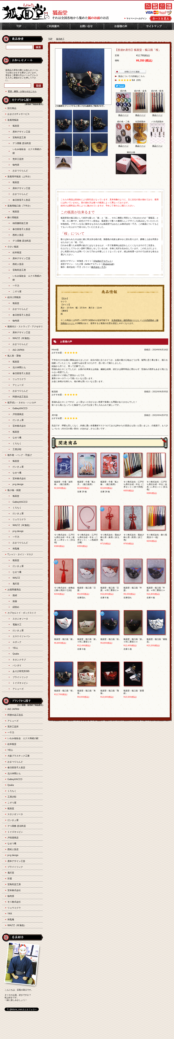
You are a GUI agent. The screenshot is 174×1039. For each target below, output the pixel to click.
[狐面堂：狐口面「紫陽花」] (156, 633)
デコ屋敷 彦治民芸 (22, 143)
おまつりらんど (20, 170)
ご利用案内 (53, 26)
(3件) (138, 80)
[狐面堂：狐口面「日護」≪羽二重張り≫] (110, 581)
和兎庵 (16, 548)
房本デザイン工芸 (21, 131)
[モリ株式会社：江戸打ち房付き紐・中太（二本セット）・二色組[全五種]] (86, 528)
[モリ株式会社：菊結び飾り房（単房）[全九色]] (110, 528)
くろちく (17, 443)
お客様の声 (121, 26)
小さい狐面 (13, 246)
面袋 (15, 601)
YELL (15, 648)
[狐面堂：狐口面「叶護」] (133, 581)
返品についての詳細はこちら (131, 76)
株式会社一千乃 (98, 267)
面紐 (15, 595)
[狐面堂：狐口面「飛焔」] (110, 684)
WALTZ (16, 578)
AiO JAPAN (18, 350)
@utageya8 (108, 264)
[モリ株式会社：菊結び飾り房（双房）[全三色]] (133, 528)
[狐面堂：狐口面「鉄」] (110, 633)
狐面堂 (16, 125)
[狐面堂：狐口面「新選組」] (133, 684)
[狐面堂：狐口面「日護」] (86, 581)
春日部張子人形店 (21, 200)
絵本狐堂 (17, 252)
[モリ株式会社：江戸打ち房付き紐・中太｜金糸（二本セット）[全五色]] (156, 475)
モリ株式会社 (14, 902)
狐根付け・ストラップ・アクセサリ (25, 326)
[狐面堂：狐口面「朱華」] (86, 684)
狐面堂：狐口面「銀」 (64, 639)
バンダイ (17, 665)
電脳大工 (17, 624)
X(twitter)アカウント (102, 261)
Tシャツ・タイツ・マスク (20, 554)
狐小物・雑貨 (14, 490)
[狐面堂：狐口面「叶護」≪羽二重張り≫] (156, 581)
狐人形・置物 (14, 355)
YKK (9, 913)
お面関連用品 (14, 589)
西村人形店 (18, 235)
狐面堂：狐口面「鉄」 (110, 639)
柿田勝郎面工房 (20, 223)
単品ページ (123, 115)
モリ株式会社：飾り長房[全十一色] (157, 536)
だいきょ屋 (18, 420)
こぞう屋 (17, 291)
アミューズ (18, 385)
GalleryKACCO (20, 408)
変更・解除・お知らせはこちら (22, 91)
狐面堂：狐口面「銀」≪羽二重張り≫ (87, 640)
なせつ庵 (17, 437)
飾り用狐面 (13, 217)
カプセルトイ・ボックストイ (21, 613)
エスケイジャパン (21, 636)
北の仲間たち (19, 367)
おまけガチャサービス (18, 114)
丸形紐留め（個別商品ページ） (125, 320)
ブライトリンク (20, 677)
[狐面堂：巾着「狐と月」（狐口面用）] (86, 475)
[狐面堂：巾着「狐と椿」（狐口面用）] (110, 475)
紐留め (16, 607)
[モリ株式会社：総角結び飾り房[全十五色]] (63, 581)
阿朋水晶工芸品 (20, 396)
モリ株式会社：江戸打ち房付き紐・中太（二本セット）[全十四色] (134, 484)
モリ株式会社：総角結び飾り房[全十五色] (64, 589)
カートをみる (160, 18)
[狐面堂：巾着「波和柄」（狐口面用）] (63, 475)
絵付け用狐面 (14, 297)
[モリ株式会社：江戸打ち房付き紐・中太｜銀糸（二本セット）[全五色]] (63, 528)
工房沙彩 (17, 449)
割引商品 (11, 108)
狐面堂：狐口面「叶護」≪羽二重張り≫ (156, 589)
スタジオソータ (20, 618)
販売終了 (60, 39)
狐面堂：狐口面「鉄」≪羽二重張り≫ (134, 640)
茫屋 (9, 878)
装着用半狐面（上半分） (19, 176)
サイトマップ (155, 26)
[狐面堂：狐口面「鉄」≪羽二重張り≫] (133, 633)
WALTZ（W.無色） (22, 338)
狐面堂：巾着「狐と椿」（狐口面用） (109, 483)
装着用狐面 (13, 120)
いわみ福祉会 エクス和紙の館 (22, 738)
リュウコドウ (19, 379)
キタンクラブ (19, 659)
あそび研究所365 (21, 671)
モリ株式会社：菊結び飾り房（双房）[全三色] (134, 537)
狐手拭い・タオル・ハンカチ (21, 402)
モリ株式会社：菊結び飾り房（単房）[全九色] (110, 537)
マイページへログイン (136, 18)
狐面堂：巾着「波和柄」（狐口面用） (63, 483)
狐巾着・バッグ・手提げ (19, 455)
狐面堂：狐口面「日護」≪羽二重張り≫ (109, 589)
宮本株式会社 (19, 426)
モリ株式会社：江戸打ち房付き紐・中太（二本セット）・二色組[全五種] (87, 539)
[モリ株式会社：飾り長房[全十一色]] (156, 528)
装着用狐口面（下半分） (19, 205)
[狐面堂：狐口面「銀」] (63, 633)
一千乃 (16, 285)
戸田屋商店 (18, 414)
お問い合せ (87, 26)
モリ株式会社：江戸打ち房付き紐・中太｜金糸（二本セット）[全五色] (157, 486)
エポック (17, 642)
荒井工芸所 (18, 159)
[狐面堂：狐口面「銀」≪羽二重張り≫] (86, 633)
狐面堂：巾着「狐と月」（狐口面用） (86, 483)
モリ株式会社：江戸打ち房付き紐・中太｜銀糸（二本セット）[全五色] (64, 539)
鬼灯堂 (16, 583)
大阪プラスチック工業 (18, 756)
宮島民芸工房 (19, 137)
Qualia (16, 653)
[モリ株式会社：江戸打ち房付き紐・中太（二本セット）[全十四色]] (133, 475)
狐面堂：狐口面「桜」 (64, 690)
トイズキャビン (20, 683)
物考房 (16, 165)
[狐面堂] (26, 20)
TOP (19, 26)
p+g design (18, 484)
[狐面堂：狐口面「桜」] (63, 684)
